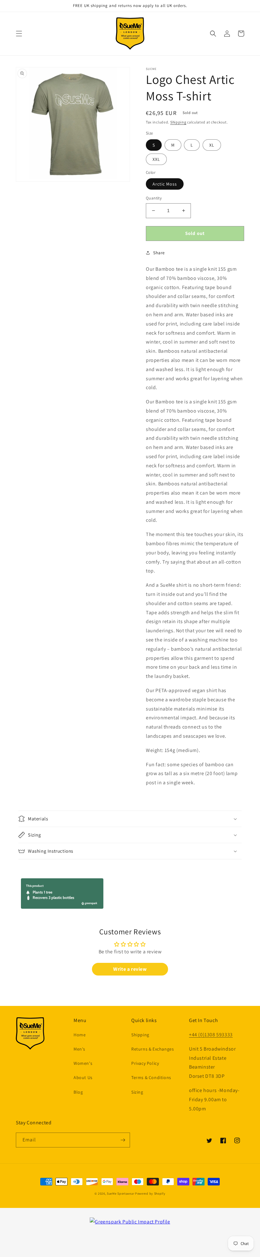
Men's (79, 1049)
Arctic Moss (165, 184)
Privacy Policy (145, 1063)
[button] (19, 34)
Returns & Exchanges (152, 1049)
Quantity (154, 198)
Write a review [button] (129, 969)
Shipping (178, 122)
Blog (78, 1092)
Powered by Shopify (150, 1193)
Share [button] (159, 253)
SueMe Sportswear (120, 1193)
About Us (83, 1077)
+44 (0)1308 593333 (211, 1034)
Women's (83, 1063)
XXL (156, 159)
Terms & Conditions (151, 1077)
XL (211, 145)
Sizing (137, 1092)
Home (80, 1035)
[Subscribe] (123, 1140)
